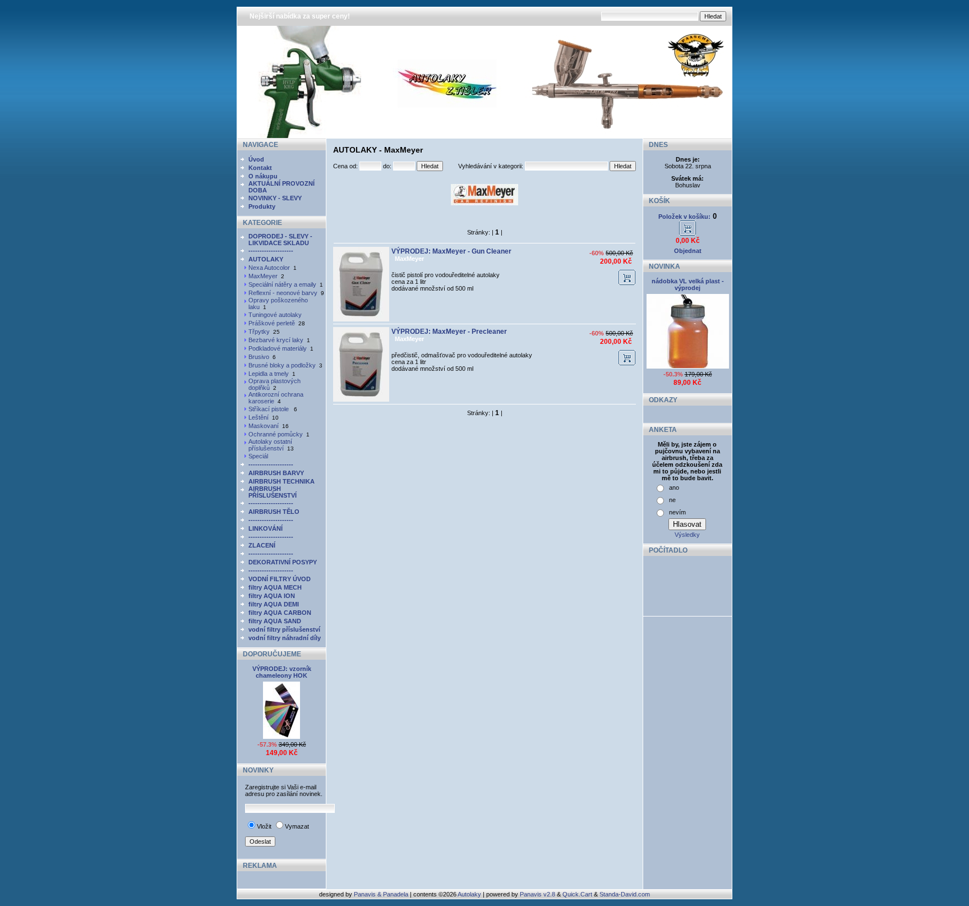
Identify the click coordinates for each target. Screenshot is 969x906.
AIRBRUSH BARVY (276, 473)
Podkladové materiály (277, 348)
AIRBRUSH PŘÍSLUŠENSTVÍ (272, 492)
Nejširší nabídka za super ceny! (300, 16)
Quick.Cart (577, 894)
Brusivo (258, 356)
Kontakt (260, 167)
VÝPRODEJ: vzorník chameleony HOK (281, 672)
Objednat (688, 250)
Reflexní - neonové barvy (282, 292)
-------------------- (270, 250)
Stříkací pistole (269, 409)
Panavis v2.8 (537, 894)
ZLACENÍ (261, 545)
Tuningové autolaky (275, 314)
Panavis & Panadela (382, 894)
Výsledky (687, 534)
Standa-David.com (624, 894)
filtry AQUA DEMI (273, 604)
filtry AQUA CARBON (279, 612)
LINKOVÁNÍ (265, 528)
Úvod (256, 159)
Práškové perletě (271, 323)
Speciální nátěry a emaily (282, 284)
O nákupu (263, 176)
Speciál (258, 456)
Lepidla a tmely (268, 373)
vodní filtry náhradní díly (284, 637)
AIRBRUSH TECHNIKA (281, 481)
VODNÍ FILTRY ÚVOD (279, 579)
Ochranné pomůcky (275, 434)
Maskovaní (263, 425)
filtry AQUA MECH (275, 587)
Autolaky (469, 894)
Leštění (258, 417)
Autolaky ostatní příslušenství (270, 445)
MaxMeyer (263, 276)
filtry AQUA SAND (274, 621)
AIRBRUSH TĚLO (273, 511)
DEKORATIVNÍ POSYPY (282, 562)
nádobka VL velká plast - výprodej (688, 284)
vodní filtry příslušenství (284, 629)
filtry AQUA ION (271, 595)
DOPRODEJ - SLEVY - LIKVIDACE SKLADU (280, 239)
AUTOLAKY (265, 259)
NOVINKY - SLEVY (275, 198)
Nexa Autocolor (269, 267)
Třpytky (259, 331)
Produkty (261, 206)
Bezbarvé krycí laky (275, 340)
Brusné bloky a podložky (282, 365)
